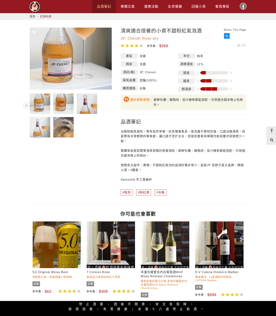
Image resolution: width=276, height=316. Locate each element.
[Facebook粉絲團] (243, 6)
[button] (227, 36)
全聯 (161, 192)
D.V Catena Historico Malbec (217, 272)
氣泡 (127, 192)
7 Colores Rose (98, 272)
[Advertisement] (15, 158)
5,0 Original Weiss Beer (50, 272)
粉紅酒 (144, 192)
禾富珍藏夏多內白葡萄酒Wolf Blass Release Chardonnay (162, 274)
